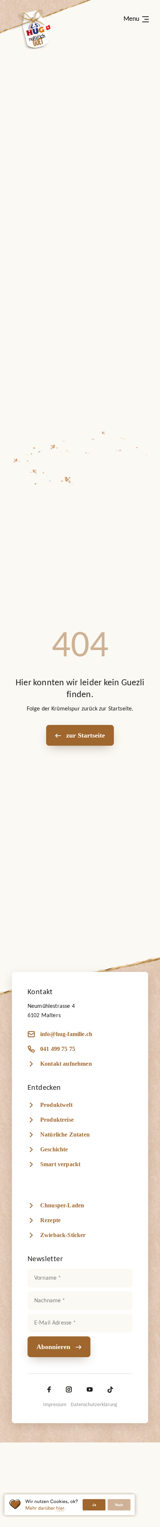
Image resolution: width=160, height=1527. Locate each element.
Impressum (54, 1405)
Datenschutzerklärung (94, 1405)
